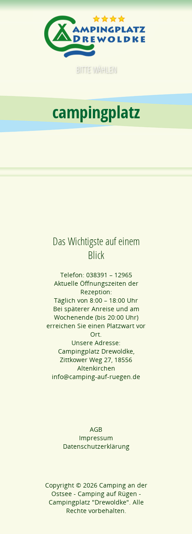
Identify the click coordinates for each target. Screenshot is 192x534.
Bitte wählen (96, 69)
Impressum (96, 438)
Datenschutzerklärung (96, 446)
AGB (96, 429)
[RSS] (96, 523)
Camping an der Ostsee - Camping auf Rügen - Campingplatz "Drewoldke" (98, 493)
